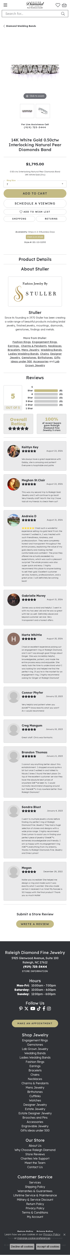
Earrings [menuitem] (35, 1066)
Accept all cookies (48, 1246)
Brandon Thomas (34, 752)
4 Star (30, 396)
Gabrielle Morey (34, 595)
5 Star (30, 389)
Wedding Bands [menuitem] (35, 1053)
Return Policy (35, 1204)
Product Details (35, 259)
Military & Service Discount (35, 1199)
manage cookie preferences (33, 1238)
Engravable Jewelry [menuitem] (35, 1126)
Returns (51, 218)
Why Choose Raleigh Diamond (35, 1150)
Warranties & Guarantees (35, 1191)
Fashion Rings (22, 342)
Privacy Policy (35, 1208)
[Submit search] (63, 13)
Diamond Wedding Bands (21, 26)
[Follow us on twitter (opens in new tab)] (26, 1009)
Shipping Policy (35, 1186)
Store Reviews (35, 1154)
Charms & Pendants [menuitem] (35, 1083)
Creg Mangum (32, 725)
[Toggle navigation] (5, 5)
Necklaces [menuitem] (35, 1079)
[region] (35, 69)
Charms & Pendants (34, 346)
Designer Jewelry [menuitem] (35, 1104)
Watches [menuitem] (35, 1100)
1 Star (29, 408)
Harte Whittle (32, 635)
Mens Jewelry (30, 349)
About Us (35, 1145)
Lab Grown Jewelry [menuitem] (35, 1049)
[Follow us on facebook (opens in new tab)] (44, 1009)
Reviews (35, 377)
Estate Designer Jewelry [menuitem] (35, 1113)
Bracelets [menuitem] (35, 1070)
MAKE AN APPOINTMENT (34, 1023)
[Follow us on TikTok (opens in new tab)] (39, 1009)
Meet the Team (35, 1163)
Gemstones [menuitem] (35, 1044)
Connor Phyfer (32, 692)
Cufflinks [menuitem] (35, 1096)
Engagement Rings (44, 342)
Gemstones (29, 357)
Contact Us (35, 1167)
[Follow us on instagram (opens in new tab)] (49, 1009)
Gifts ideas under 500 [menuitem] (35, 1130)
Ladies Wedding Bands (23, 353)
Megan (27, 868)
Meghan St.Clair (33, 480)
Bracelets (14, 349)
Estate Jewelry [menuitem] (35, 1109)
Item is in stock (35, 237)
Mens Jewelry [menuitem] (35, 1087)
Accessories (40, 361)
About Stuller (35, 269)
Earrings (14, 346)
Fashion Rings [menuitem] (35, 1062)
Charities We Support (35, 1158)
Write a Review (35, 924)
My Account (35, 1217)
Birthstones (45, 357)
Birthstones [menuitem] (35, 1092)
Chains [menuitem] (35, 1074)
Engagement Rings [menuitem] (35, 1040)
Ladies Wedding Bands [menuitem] (35, 1057)
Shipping (19, 218)
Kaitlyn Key (30, 447)
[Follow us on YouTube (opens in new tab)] (32, 1009)
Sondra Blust (31, 807)
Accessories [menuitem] (35, 1122)
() (60, 390)
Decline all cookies (22, 1246)
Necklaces (54, 346)
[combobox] (31, 13)
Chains (44, 353)
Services (35, 1182)
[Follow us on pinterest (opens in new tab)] (20, 1009)
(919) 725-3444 (35, 127)
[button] (58, 5)
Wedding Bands (51, 349)
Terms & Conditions (35, 1212)
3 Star (29, 401)
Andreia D (29, 516)
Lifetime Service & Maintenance (35, 1195)
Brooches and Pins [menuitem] (35, 1117)
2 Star (29, 404)
